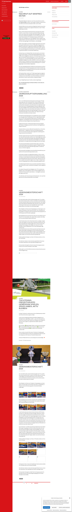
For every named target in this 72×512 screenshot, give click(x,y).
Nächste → (36, 483)
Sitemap (66, 1)
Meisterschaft (54, 14)
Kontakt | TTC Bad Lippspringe (25, 340)
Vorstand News (26, 91)
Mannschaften (4, 7)
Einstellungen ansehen (64, 507)
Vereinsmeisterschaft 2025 (31, 368)
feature (21, 478)
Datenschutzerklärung (54, 1)
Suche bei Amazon (5, 16)
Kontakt (62, 1)
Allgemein (21, 91)
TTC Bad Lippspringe (6, 1)
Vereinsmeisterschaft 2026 (31, 193)
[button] (69, 498)
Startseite (47, 1)
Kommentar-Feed (55, 35)
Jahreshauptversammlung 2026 (33, 95)
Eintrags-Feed (54, 33)
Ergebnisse (54, 12)
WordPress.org (54, 37)
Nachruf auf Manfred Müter (30, 15)
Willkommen (4, 5)
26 (31, 483)
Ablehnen (54, 507)
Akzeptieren (46, 507)
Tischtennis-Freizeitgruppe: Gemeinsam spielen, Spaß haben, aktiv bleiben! (29, 304)
